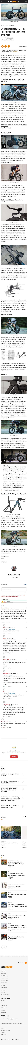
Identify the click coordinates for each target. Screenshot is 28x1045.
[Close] (23, 508)
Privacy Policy (12, 535)
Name (6, 524)
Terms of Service (20, 535)
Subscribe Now (14, 531)
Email (6, 517)
